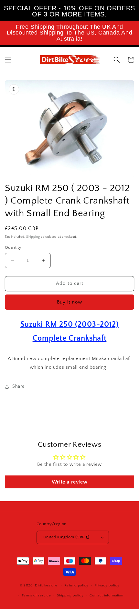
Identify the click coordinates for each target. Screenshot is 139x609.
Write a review (69, 482)
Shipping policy (70, 595)
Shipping (33, 237)
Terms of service (36, 595)
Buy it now (69, 302)
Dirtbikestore (46, 585)
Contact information (106, 595)
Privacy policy (107, 585)
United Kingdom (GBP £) (66, 537)
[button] (8, 60)
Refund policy (76, 585)
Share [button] (18, 386)
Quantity (13, 247)
